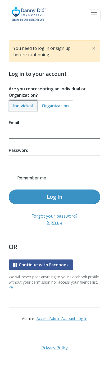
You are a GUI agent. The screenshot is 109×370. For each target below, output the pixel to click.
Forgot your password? (54, 216)
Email (14, 123)
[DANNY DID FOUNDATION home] (28, 14)
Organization (55, 106)
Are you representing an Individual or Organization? (47, 92)
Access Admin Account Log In (62, 318)
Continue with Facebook (44, 265)
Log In (54, 196)
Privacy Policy (54, 348)
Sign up (54, 222)
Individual (23, 106)
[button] (94, 15)
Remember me (31, 178)
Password (19, 150)
